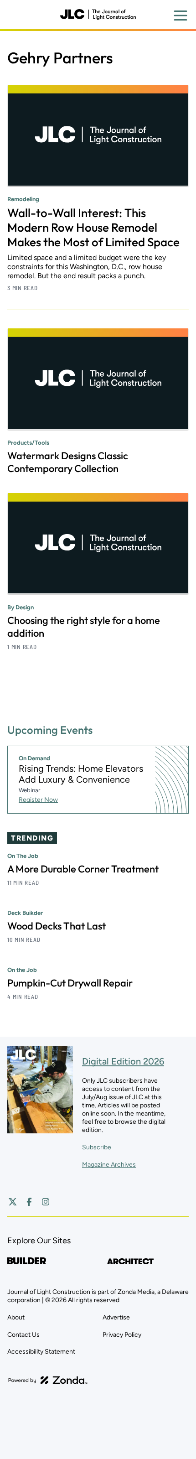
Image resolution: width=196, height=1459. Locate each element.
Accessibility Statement (41, 1351)
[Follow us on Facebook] (29, 1201)
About (16, 1317)
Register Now (38, 800)
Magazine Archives (109, 1164)
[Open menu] (180, 15)
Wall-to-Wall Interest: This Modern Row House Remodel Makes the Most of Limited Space (93, 227)
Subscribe (96, 1147)
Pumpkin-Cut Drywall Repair (70, 982)
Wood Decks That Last (56, 925)
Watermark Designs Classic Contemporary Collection (67, 462)
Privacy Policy (122, 1335)
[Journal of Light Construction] (98, 14)
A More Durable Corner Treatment (83, 868)
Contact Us (23, 1335)
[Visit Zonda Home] (47, 1380)
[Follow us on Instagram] (45, 1201)
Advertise (116, 1317)
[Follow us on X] (12, 1201)
